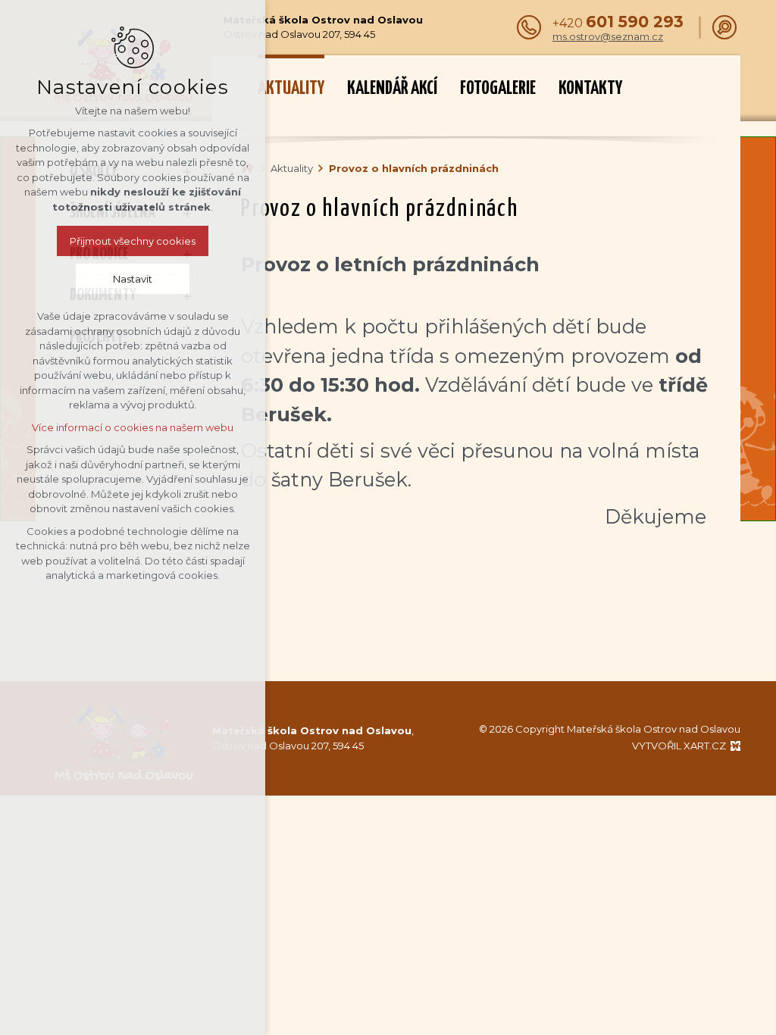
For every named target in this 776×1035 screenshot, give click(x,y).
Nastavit (132, 279)
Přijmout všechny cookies (133, 241)
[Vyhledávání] (724, 27)
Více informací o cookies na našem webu (132, 427)
